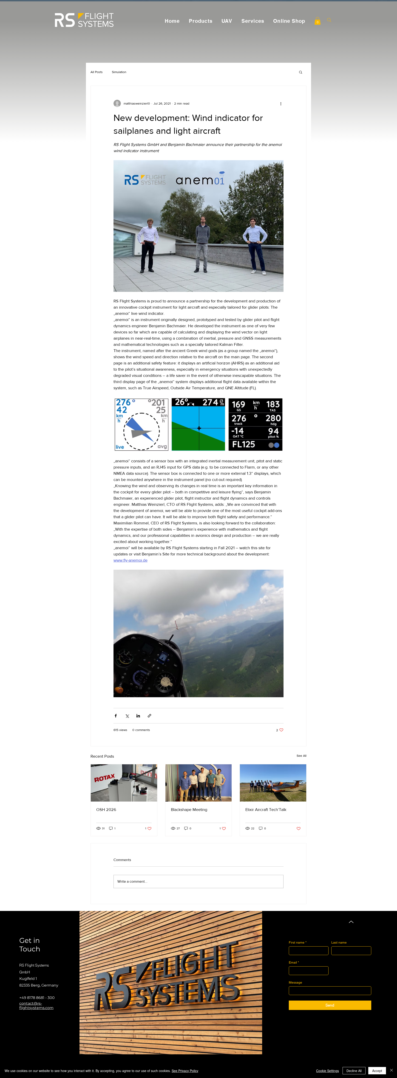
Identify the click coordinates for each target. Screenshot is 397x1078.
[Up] (351, 921)
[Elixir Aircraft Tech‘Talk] (273, 783)
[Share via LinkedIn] (138, 716)
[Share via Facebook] (115, 716)
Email (294, 962)
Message (295, 982)
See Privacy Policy (185, 1070)
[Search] (329, 20)
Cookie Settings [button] (327, 1070)
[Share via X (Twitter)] (127, 716)
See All (301, 755)
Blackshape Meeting (189, 809)
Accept (377, 1070)
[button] (317, 21)
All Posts (97, 72)
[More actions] (281, 103)
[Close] (391, 1070)
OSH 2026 (106, 809)
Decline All (354, 1070)
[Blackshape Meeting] (198, 783)
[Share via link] (149, 716)
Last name (339, 942)
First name (297, 942)
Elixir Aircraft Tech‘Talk (265, 809)
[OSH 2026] (124, 783)
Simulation (119, 72)
